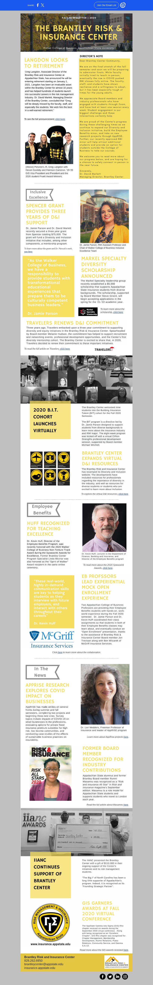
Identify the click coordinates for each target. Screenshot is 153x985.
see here (28, 251)
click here (60, 119)
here (60, 652)
